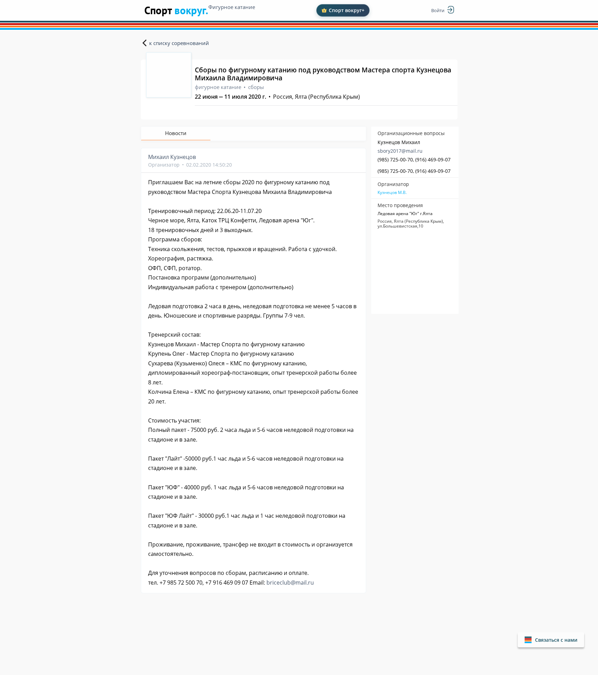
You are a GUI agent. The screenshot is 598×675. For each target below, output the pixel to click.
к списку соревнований (179, 42)
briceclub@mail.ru (290, 582)
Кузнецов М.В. (392, 192)
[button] (551, 639)
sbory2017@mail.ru (400, 151)
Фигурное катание (231, 6)
